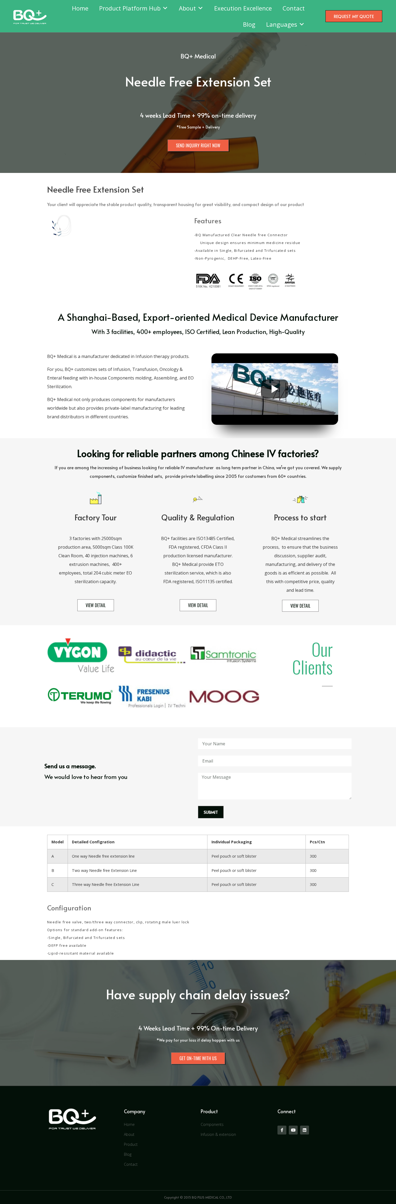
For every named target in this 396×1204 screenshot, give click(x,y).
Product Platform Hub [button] (130, 8)
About (187, 8)
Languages (281, 24)
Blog (249, 24)
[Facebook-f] (281, 1130)
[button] (353, 16)
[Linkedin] (304, 1130)
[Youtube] (293, 1130)
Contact (294, 8)
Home (80, 8)
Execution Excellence (243, 8)
